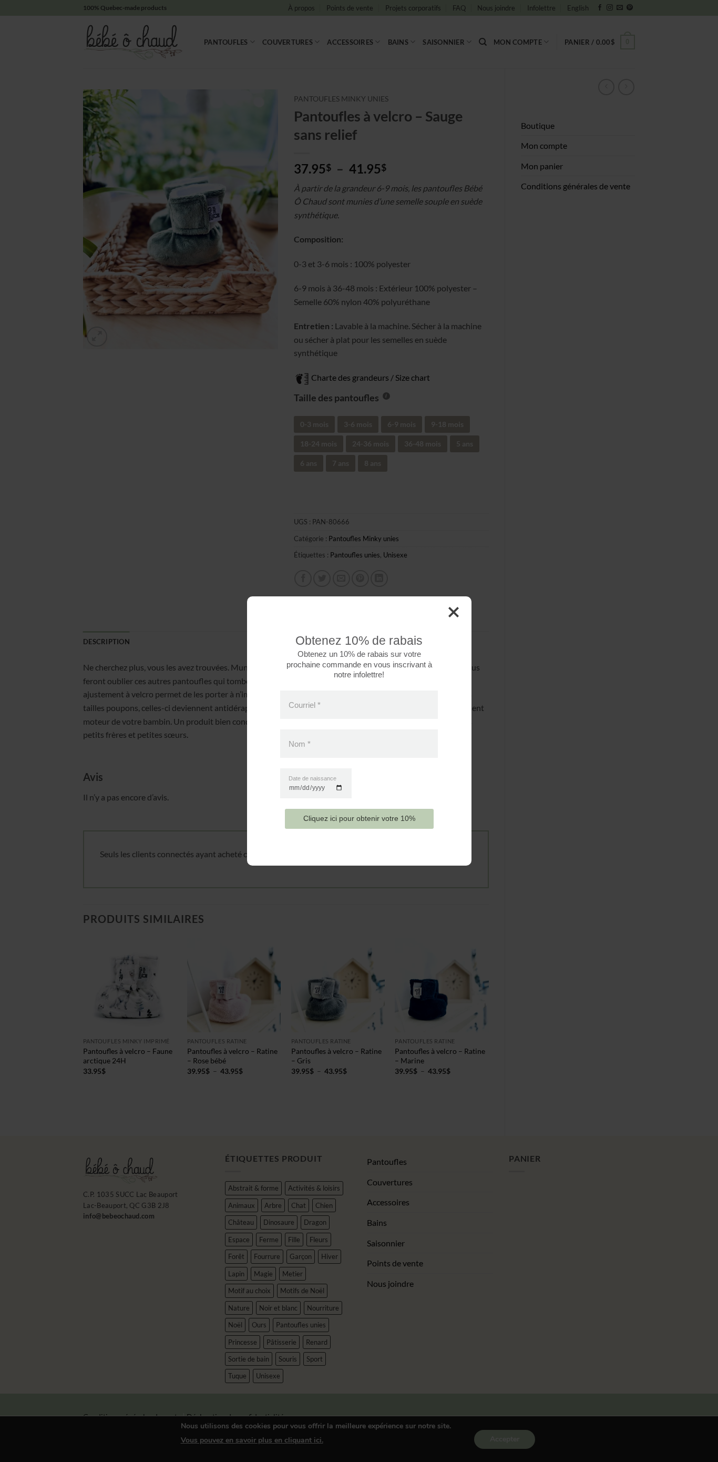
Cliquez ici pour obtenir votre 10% (359, 818)
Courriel (305, 704)
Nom (300, 744)
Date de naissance (312, 778)
